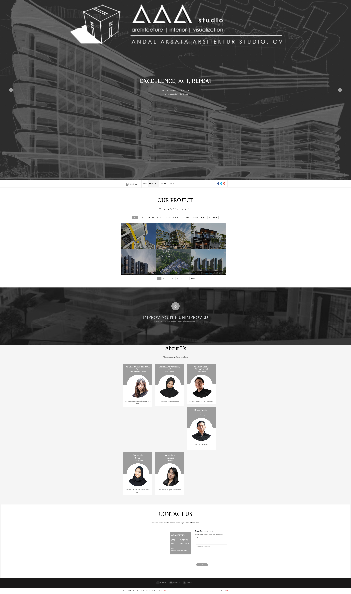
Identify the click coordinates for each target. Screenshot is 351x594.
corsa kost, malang (138, 261)
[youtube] (224, 183)
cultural (186, 217)
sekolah (151, 217)
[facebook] (218, 183)
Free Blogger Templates (148, 590)
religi (159, 217)
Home (145, 183)
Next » (193, 278)
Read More (138, 247)
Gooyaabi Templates (165, 590)
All (135, 217)
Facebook (163, 582)
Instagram (176, 582)
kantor (167, 217)
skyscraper (213, 217)
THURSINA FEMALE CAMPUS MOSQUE (139, 235)
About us (164, 183)
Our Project (153, 183)
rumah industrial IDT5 (208, 235)
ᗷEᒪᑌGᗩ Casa (209, 261)
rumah (142, 217)
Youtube (189, 582)
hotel (203, 217)
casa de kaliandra (173, 261)
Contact (173, 183)
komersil (176, 217)
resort (195, 217)
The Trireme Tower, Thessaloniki (174, 235)
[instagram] (221, 183)
